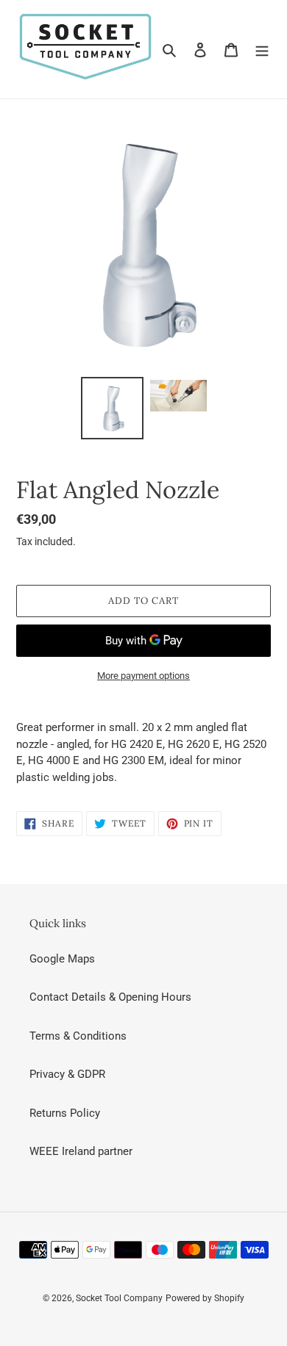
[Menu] (262, 49)
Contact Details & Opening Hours (110, 997)
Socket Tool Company (119, 1298)
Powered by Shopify (205, 1298)
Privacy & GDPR (67, 1074)
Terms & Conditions (78, 1036)
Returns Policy (64, 1113)
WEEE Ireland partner (80, 1151)
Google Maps (62, 958)
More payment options (143, 675)
